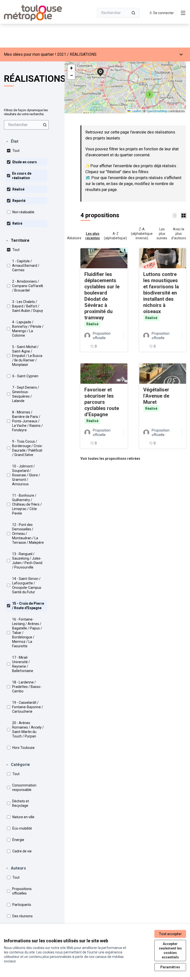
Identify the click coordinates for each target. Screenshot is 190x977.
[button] (12, 141)
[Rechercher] (133, 13)
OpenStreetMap (156, 111)
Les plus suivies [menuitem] (162, 233)
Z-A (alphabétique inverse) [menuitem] (142, 233)
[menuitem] (26, 125)
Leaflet (136, 111)
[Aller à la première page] (37, 13)
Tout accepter (170, 934)
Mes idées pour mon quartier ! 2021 (35, 54)
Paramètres (170, 967)
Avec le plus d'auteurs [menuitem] (178, 233)
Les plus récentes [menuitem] (92, 236)
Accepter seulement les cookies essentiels (170, 950)
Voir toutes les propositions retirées (110, 459)
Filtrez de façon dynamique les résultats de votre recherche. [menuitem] (26, 112)
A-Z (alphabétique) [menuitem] (115, 236)
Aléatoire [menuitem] (74, 238)
